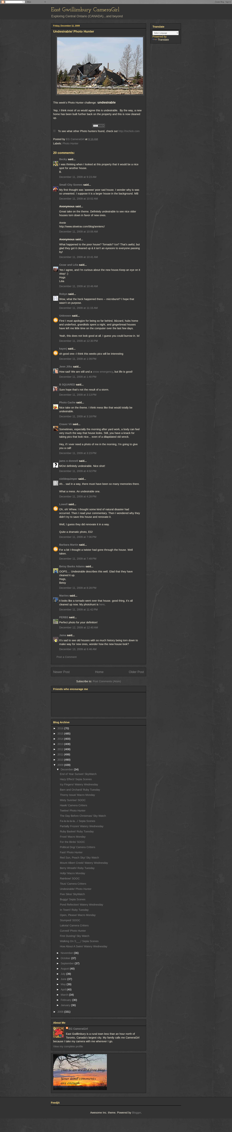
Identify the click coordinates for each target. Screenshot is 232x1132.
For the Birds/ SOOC (72, 841)
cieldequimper (68, 478)
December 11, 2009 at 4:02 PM (77, 471)
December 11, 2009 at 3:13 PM (77, 394)
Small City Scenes (70, 184)
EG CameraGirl (78, 1028)
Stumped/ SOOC (70, 920)
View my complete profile (68, 1046)
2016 (60, 728)
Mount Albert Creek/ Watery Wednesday (84, 862)
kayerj (63, 348)
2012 (60, 749)
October (66, 958)
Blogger (136, 1112)
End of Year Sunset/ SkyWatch (78, 774)
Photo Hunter (70, 143)
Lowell (63, 504)
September (68, 963)
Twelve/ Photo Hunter (73, 810)
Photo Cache (67, 402)
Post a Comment (67, 656)
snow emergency (103, 371)
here (102, 604)
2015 (60, 733)
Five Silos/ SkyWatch (72, 894)
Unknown (65, 315)
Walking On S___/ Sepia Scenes (79, 941)
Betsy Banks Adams (72, 566)
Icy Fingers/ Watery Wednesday (79, 784)
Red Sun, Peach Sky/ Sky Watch (79, 857)
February (66, 999)
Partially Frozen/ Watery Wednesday (81, 826)
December (67, 769)
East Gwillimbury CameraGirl (85, 10)
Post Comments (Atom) (107, 681)
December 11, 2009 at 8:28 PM (77, 587)
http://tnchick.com (129, 131)
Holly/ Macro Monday (72, 873)
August (65, 968)
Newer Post (61, 672)
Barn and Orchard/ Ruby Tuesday (80, 789)
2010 (60, 759)
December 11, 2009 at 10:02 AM (78, 198)
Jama (62, 635)
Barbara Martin (68, 544)
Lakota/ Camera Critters (74, 925)
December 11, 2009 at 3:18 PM (77, 416)
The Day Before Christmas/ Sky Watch (83, 815)
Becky (63, 159)
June (64, 979)
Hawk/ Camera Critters (73, 805)
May (64, 984)
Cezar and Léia (68, 264)
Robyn (63, 294)
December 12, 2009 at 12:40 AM (78, 627)
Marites (64, 595)
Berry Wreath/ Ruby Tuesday (77, 868)
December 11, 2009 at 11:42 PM (78, 609)
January (66, 1005)
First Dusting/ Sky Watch (74, 935)
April (64, 989)
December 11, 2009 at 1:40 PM (77, 376)
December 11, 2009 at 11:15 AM (78, 307)
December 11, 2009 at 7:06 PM (77, 536)
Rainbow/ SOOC (70, 878)
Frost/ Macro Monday (73, 836)
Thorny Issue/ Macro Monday (77, 794)
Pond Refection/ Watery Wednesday (81, 904)
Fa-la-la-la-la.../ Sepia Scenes (77, 821)
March (65, 994)
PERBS (63, 617)
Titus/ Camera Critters (73, 883)
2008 (60, 1011)
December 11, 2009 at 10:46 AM (78, 286)
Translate (163, 39)
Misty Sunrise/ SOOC (73, 800)
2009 (60, 764)
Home (99, 672)
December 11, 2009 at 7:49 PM (77, 558)
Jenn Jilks (65, 366)
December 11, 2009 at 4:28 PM (77, 496)
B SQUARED (67, 384)
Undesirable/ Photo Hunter (75, 888)
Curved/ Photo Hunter (73, 930)
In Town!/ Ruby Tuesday (74, 909)
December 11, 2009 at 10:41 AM (78, 257)
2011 (60, 754)
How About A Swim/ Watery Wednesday (83, 946)
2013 (60, 744)
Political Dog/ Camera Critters (77, 847)
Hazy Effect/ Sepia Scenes (76, 779)
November (67, 952)
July (63, 973)
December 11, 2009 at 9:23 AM (77, 176)
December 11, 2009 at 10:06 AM (78, 231)
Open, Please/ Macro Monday (78, 915)
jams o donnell (68, 460)
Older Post (136, 672)
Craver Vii (65, 424)
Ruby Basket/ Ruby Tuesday (77, 831)
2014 (60, 738)
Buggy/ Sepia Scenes (72, 899)
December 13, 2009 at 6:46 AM (78, 649)
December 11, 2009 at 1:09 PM (77, 358)
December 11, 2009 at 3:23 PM (77, 453)
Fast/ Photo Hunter (71, 852)
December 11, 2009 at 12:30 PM (78, 340)
